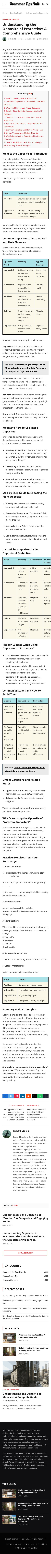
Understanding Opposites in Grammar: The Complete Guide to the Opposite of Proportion (23, 1236)
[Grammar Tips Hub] (24, 4)
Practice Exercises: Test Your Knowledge (23, 142)
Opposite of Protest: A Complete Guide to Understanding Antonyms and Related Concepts (36, 1114)
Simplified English (10, 19)
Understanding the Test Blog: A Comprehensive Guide (25, 1295)
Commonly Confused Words (14, 1272)
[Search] (47, 4)
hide (30, 93)
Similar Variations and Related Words (21, 133)
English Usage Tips (10, 1276)
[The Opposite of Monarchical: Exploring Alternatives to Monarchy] (9, 1519)
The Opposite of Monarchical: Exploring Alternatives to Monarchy (30, 1518)
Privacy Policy (21, 1544)
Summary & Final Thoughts (17, 145)
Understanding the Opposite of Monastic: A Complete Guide (22, 1395)
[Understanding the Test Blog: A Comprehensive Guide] (9, 1338)
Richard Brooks (16, 39)
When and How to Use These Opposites (22, 108)
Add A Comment (25, 1253)
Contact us (32, 1548)
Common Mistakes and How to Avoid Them (23, 130)
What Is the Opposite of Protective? (20, 98)
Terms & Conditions (38, 1544)
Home (9, 1544)
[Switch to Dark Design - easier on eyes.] (43, 4)
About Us (21, 1548)
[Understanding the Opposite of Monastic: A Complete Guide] (26, 1374)
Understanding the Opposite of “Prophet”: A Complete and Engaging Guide (25, 1218)
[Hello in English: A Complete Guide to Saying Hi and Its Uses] (9, 1351)
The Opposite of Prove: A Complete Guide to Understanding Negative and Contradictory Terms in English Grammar (13, 1114)
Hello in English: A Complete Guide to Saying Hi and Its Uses (33, 1349)
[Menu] (4, 4)
